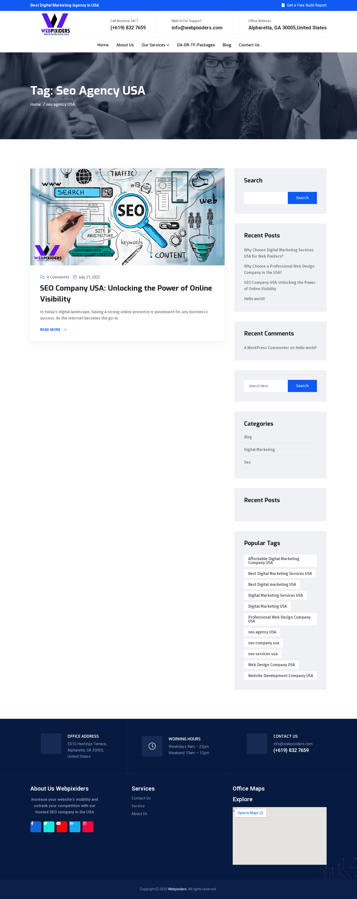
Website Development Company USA (280, 675)
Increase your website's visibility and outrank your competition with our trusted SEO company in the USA (64, 805)
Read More (50, 330)
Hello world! (254, 298)
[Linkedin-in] (74, 826)
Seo (247, 462)
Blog (227, 45)
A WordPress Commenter (266, 347)
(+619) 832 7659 (128, 28)
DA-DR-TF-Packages (196, 45)
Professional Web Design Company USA (279, 619)
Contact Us (249, 45)
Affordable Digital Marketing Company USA (273, 560)
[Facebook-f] (35, 826)
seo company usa (263, 643)
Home (103, 45)
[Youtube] (62, 826)
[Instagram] (88, 826)
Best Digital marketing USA (272, 584)
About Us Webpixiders (59, 788)
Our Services (153, 45)
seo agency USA (262, 632)
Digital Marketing (259, 450)
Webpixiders (177, 889)
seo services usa (263, 654)
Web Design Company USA (271, 664)
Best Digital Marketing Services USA (280, 573)
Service (138, 806)
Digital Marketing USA (267, 606)
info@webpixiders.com (197, 28)
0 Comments (58, 277)
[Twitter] (48, 826)
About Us (125, 45)
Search (253, 180)
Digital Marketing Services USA (275, 595)
